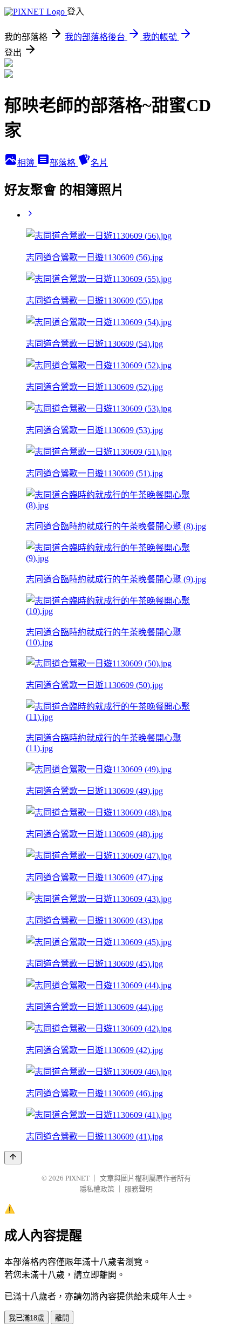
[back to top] (13, 1157)
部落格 (64, 162)
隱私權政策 (96, 1189)
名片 (99, 162)
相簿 (27, 162)
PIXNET (77, 1178)
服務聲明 (139, 1189)
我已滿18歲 (26, 1318)
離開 (62, 1318)
